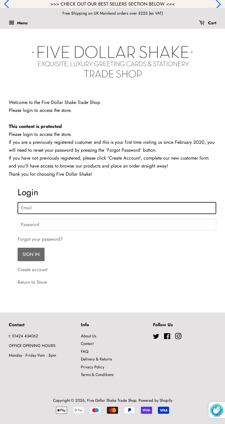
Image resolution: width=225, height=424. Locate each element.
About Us (88, 336)
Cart (211, 23)
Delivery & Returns (96, 359)
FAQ (84, 351)
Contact (87, 343)
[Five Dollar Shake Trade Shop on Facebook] (167, 337)
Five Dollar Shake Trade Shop (111, 400)
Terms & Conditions (97, 374)
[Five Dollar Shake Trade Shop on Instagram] (178, 337)
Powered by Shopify (155, 400)
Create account (32, 269)
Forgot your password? (40, 239)
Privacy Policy (92, 367)
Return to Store (32, 282)
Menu (22, 23)
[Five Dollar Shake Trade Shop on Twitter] (156, 337)
